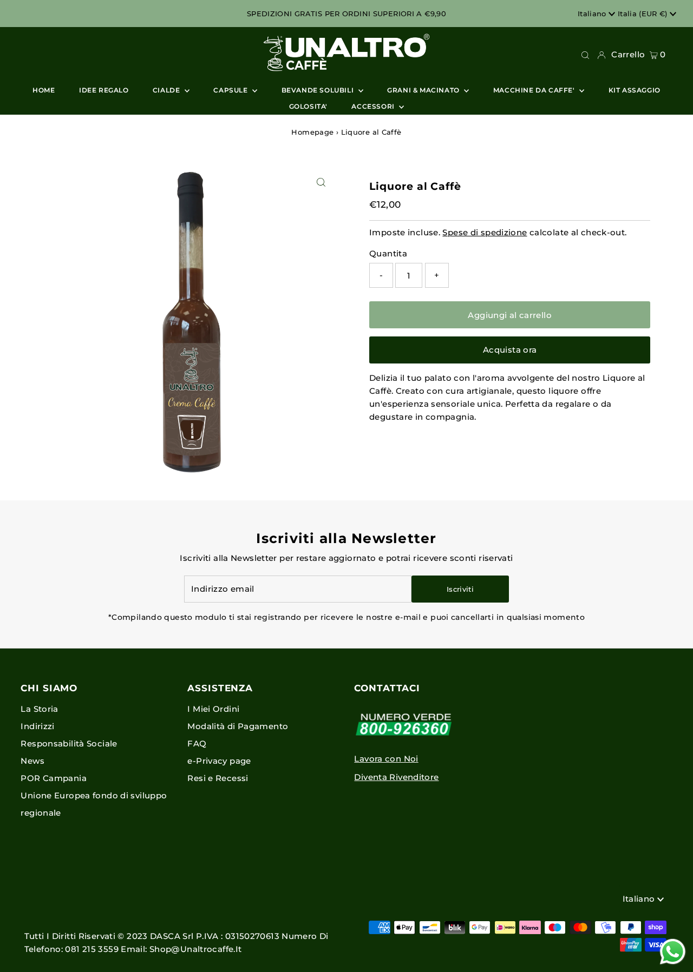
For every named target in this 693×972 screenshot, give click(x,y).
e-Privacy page (219, 761)
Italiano (593, 13)
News (32, 761)
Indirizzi (37, 726)
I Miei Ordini (213, 709)
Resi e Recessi (217, 778)
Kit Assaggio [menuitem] (635, 90)
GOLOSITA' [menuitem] (308, 106)
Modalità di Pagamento (237, 726)
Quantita (388, 253)
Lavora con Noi (386, 758)
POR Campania (54, 778)
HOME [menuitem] (43, 90)
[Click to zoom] (321, 183)
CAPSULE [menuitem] (231, 90)
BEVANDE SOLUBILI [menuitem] (319, 90)
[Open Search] (585, 54)
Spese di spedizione (484, 232)
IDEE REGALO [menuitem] (104, 90)
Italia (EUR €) (644, 13)
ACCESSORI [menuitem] (373, 106)
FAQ (196, 743)
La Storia (39, 709)
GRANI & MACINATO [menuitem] (424, 90)
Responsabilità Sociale (69, 743)
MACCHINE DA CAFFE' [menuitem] (535, 90)
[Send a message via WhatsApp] (673, 952)
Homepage (312, 132)
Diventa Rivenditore (396, 777)
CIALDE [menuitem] (167, 90)
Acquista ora (510, 350)
